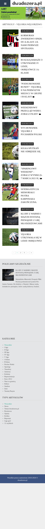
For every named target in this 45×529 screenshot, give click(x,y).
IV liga (6, 355)
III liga (6, 352)
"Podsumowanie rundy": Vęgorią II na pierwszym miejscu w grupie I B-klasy (31, 90)
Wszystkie (8, 345)
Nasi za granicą (9, 381)
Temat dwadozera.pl (11, 409)
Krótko (6, 416)
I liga (6, 347)
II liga (6, 350)
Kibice (6, 384)
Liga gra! (7, 421)
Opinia (6, 413)
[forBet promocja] (22, 19)
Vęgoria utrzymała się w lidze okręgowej (31, 237)
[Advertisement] (22, 312)
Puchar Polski (9, 364)
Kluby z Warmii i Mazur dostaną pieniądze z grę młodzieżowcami (27, 272)
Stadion (7, 386)
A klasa (7, 359)
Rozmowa (8, 411)
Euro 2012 (8, 379)
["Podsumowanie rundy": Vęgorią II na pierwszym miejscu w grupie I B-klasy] (10, 87)
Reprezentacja (9, 376)
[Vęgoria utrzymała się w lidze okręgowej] (10, 237)
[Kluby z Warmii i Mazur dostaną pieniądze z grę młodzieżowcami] (10, 217)
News (6, 406)
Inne (6, 389)
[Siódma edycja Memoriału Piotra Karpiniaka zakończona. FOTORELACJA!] (10, 192)
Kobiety (7, 374)
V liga (6, 357)
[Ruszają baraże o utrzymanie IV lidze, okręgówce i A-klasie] (10, 63)
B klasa (7, 362)
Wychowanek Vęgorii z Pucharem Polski (31, 131)
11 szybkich (8, 423)
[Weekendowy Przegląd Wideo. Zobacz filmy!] (10, 111)
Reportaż (7, 418)
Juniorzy (7, 372)
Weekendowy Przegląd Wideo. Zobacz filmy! (31, 110)
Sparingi (7, 367)
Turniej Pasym (9, 391)
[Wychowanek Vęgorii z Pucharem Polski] (10, 131)
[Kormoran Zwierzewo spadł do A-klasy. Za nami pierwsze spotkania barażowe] (10, 38)
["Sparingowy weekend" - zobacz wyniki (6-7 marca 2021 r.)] (10, 172)
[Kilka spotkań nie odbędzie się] (10, 151)
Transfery (7, 369)
